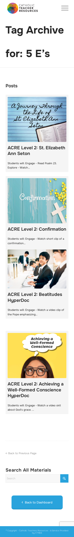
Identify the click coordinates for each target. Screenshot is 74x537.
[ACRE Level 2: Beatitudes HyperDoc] (37, 269)
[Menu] (62, 8)
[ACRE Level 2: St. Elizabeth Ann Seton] (37, 119)
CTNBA (38, 532)
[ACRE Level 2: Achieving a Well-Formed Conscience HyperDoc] (37, 355)
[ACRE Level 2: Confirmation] (37, 200)
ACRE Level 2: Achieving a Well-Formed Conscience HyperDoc (36, 390)
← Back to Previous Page (21, 453)
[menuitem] (62, 8)
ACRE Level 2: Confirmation (37, 229)
